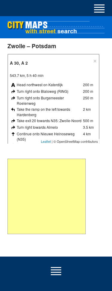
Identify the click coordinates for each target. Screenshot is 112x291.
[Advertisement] (46, 196)
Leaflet (46, 141)
